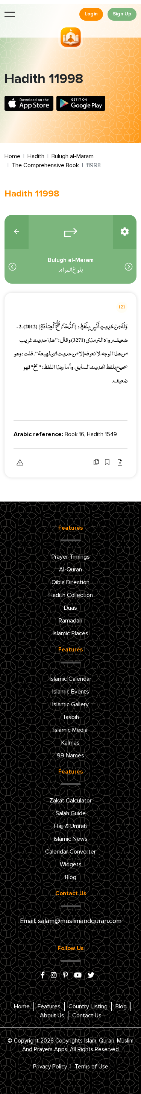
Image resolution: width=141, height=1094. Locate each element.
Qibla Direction (70, 582)
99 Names (70, 756)
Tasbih (70, 717)
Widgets (71, 864)
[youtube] (78, 975)
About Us (52, 1015)
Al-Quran (70, 570)
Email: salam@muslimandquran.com (70, 921)
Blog (70, 877)
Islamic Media (70, 730)
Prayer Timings (71, 557)
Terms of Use (91, 1067)
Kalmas (70, 743)
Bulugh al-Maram (73, 156)
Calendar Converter (70, 852)
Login (91, 14)
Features (49, 1006)
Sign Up (122, 14)
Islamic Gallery (70, 704)
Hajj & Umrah (70, 826)
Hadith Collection (71, 595)
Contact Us (87, 1015)
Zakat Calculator (70, 801)
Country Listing (88, 1006)
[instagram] (54, 975)
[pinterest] (65, 975)
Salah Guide (71, 813)
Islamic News (71, 839)
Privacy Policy (50, 1067)
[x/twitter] (91, 975)
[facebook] (43, 975)
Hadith (35, 156)
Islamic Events (70, 692)
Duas (70, 608)
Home (12, 156)
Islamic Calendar (70, 679)
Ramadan (70, 621)
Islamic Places (70, 633)
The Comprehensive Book (45, 165)
